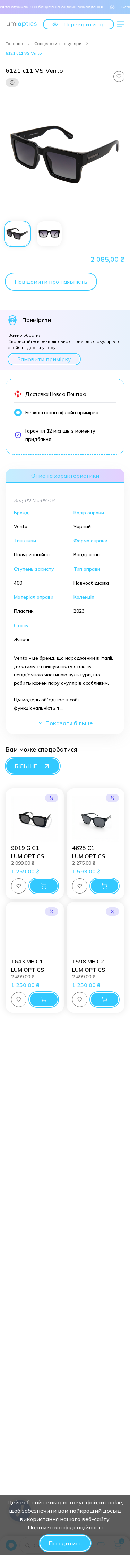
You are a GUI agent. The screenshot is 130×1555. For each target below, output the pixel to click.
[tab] (17, 234)
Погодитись (65, 1543)
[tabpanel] (65, 154)
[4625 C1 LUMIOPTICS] (95, 819)
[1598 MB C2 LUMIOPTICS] (95, 932)
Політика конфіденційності (65, 1527)
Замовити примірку (44, 359)
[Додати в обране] (118, 76)
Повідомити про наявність (51, 281)
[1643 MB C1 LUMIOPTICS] (34, 932)
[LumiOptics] (21, 24)
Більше (26, 766)
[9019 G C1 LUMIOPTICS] (34, 819)
